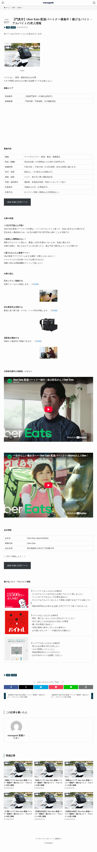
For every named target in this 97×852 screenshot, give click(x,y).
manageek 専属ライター (16, 736)
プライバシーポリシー (45, 839)
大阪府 (13, 27)
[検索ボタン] (94, 3)
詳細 (36, 284)
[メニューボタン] (3, 3)
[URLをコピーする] (86, 687)
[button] (11, 687)
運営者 (57, 839)
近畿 (8, 27)
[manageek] (48, 3)
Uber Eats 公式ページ (17, 202)
